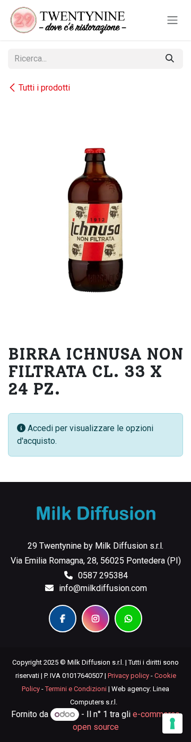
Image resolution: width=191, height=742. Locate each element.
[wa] (128, 618)
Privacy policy (128, 676)
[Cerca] (170, 59)
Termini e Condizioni (76, 689)
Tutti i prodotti (44, 88)
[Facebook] (62, 618)
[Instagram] (95, 618)
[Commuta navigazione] (172, 20)
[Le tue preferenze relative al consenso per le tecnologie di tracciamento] (172, 723)
